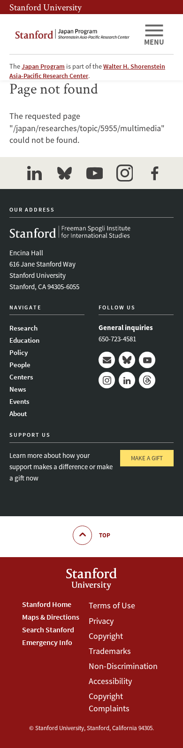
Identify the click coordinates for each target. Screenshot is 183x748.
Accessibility (110, 681)
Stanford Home (46, 604)
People (19, 364)
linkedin (34, 173)
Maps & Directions (50, 617)
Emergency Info (47, 642)
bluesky (64, 173)
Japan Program (43, 66)
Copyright (106, 635)
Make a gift (147, 458)
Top (104, 535)
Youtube (147, 360)
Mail (107, 360)
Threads (147, 380)
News (17, 389)
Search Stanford (48, 629)
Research (23, 327)
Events (19, 401)
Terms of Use (112, 605)
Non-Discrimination (123, 666)
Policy (18, 352)
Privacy (101, 620)
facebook (154, 173)
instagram (124, 173)
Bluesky (127, 360)
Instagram (107, 380)
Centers (21, 376)
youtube (94, 173)
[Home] (72, 34)
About (18, 413)
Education (24, 340)
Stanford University (45, 7)
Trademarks (110, 651)
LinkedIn (127, 380)
